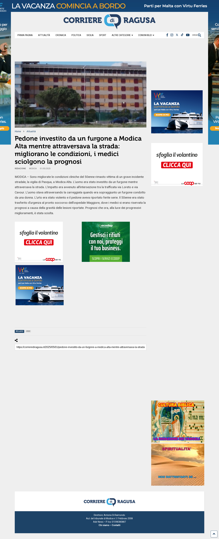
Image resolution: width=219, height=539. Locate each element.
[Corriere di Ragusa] (109, 28)
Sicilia (90, 35)
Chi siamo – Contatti (109, 525)
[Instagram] (171, 35)
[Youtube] (188, 35)
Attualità (44, 35)
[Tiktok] (182, 35)
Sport (102, 35)
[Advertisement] (73, 51)
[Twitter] (177, 35)
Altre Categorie (121, 35)
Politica (76, 35)
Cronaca (60, 35)
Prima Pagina (25, 35)
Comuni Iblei (145, 35)
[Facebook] (167, 35)
